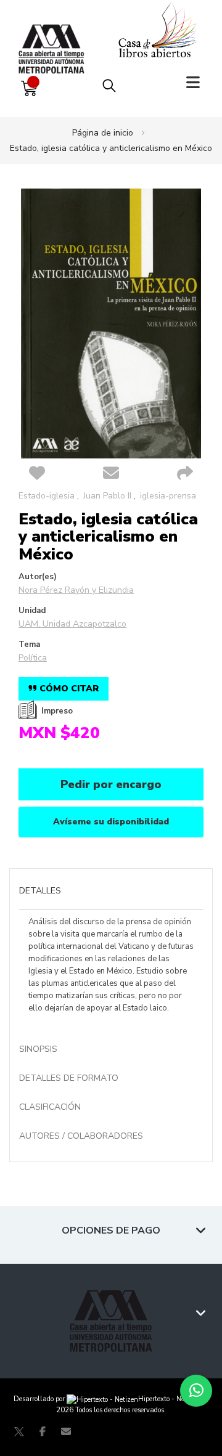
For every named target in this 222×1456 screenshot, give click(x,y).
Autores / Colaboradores (81, 1136)
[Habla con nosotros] (196, 1391)
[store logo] (54, 36)
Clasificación (50, 1107)
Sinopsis (38, 1049)
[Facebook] (42, 1431)
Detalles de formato (68, 1078)
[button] (37, 474)
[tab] (111, 892)
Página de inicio (102, 133)
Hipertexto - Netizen (169, 1399)
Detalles (40, 891)
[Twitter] (19, 1431)
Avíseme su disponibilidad (111, 822)
